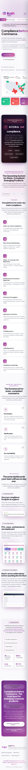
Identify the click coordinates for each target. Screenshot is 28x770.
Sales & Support (15, 755)
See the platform (9, 59)
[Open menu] (25, 13)
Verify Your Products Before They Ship (14, 730)
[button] (6, 92)
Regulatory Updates (6, 752)
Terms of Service (5, 755)
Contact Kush (7, 54)
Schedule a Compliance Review (13, 724)
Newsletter (16, 752)
